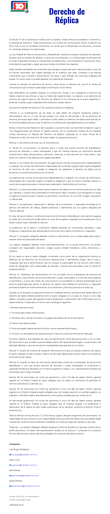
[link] (19, 7)
